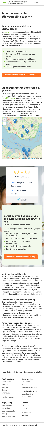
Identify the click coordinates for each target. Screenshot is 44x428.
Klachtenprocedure (9, 411)
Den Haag (5, 387)
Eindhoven (6, 393)
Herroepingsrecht (8, 416)
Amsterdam (6, 382)
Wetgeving (6, 408)
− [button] (4, 123)
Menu (38, 3)
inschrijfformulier (8, 98)
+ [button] (4, 119)
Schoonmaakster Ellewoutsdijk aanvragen (21, 75)
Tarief (24, 385)
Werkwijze (26, 382)
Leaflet (23, 158)
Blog (26, 415)
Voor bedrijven (27, 394)
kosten (6, 32)
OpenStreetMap (31, 158)
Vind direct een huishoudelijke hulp (20, 257)
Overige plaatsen (8, 397)
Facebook (28, 413)
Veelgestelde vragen (29, 387)
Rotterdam (6, 385)
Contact (25, 408)
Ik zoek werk (26, 397)
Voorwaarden (7, 405)
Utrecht (4, 390)
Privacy (4, 414)
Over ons (25, 405)
